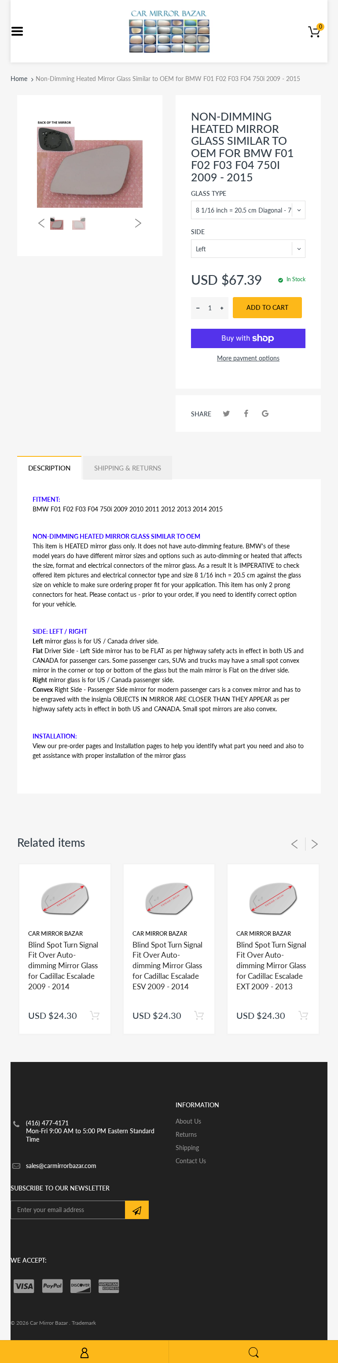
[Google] (265, 413)
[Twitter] (226, 413)
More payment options (248, 358)
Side (198, 231)
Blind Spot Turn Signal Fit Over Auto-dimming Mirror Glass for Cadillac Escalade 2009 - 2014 (63, 965)
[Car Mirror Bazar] (169, 30)
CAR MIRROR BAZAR (55, 933)
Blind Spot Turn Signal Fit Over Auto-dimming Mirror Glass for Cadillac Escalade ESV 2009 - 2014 (167, 965)
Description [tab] (49, 468)
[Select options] (95, 1015)
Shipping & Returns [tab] (127, 468)
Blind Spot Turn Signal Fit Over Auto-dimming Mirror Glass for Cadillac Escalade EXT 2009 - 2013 (271, 965)
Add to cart (267, 307)
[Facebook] (245, 413)
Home (19, 78)
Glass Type (208, 193)
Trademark (84, 1322)
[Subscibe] (137, 1210)
